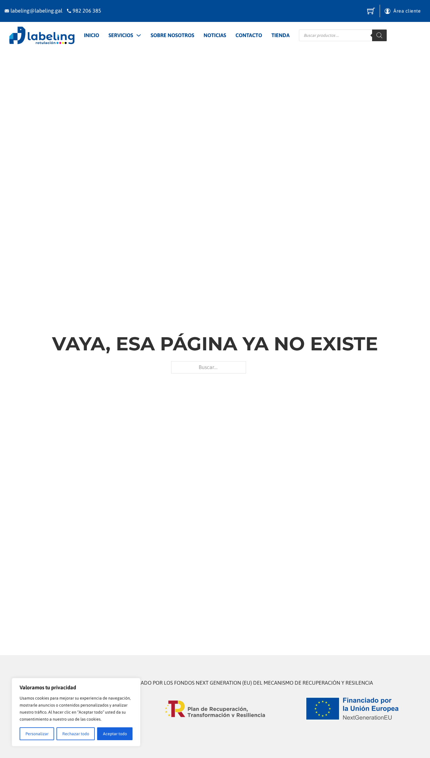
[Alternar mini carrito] (371, 11)
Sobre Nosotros (172, 35)
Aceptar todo (115, 733)
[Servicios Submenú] (138, 35)
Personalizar (37, 733)
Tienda (280, 35)
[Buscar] (379, 35)
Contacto (248, 35)
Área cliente (407, 10)
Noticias (215, 35)
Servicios (121, 35)
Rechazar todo (75, 733)
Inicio (91, 35)
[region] (76, 712)
